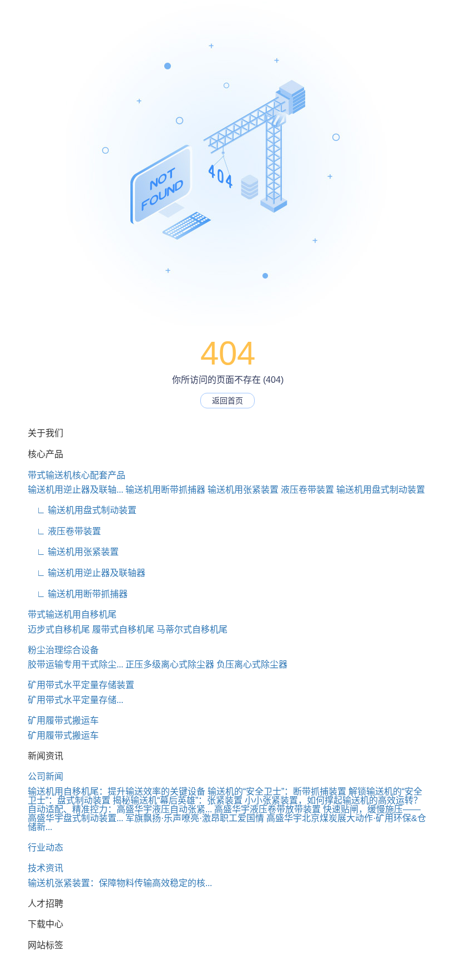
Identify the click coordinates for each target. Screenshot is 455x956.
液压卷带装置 (307, 489)
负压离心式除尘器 (251, 664)
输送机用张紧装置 (243, 489)
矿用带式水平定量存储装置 (81, 685)
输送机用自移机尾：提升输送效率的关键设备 (116, 791)
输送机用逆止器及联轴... (75, 489)
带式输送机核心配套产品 (76, 475)
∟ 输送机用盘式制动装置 (82, 510)
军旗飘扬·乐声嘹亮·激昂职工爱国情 (194, 818)
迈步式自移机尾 (59, 629)
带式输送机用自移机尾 (72, 614)
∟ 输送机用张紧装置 (73, 552)
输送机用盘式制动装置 (380, 489)
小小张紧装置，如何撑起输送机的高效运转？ (333, 800)
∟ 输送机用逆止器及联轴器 (86, 573)
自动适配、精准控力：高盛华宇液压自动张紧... (120, 809)
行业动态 (45, 847)
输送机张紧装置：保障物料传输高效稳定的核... (120, 883)
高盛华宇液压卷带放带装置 (267, 809)
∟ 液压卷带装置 (64, 531)
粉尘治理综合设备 (63, 650)
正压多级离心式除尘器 (169, 664)
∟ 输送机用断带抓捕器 (78, 594)
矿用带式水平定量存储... (75, 700)
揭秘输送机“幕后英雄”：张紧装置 (177, 800)
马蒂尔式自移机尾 (192, 629)
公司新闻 (45, 776)
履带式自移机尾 (123, 629)
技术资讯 (45, 868)
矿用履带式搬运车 (63, 720)
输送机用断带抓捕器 (165, 489)
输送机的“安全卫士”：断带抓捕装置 (277, 791)
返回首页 (227, 400)
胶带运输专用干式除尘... (75, 664)
